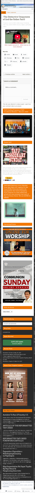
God (7, 24)
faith (4, 24)
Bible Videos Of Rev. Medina (9, 0)
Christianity (26, 23)
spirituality (28, 24)
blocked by (17, 342)
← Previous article (9, 74)
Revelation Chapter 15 (8, 361)
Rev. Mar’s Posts (9, 410)
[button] (13, 131)
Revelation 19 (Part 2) (8, 352)
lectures (19, 24)
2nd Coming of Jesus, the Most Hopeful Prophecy (16, 357)
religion (23, 24)
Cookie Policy (5, 486)
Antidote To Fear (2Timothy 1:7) (15, 415)
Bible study (20, 23)
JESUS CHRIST (12, 24)
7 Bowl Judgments (8, 356)
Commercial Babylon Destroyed (11, 354)
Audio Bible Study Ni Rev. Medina (25, 0)
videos (4, 26)
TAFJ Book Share (6, 2)
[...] (14, 422)
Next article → (27, 74)
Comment (25, 99)
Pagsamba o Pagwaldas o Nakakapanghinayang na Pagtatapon (12, 453)
